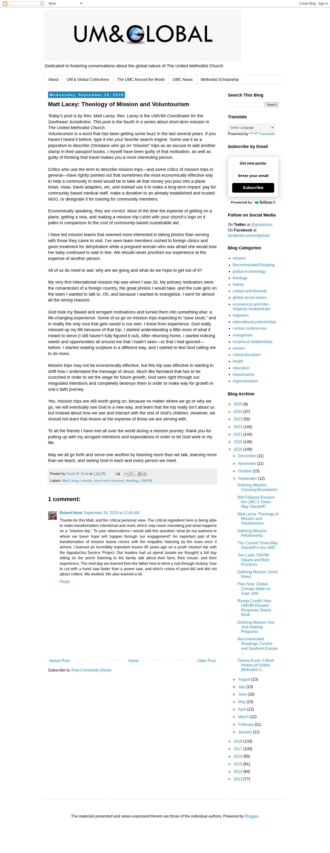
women (239, 348)
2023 (238, 419)
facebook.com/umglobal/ (249, 235)
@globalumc (262, 225)
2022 (238, 427)
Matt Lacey (70, 480)
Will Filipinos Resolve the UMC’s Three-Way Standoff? (256, 502)
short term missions (109, 480)
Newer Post (59, 661)
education (241, 368)
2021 (238, 434)
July (242, 687)
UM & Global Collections (88, 79)
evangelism (242, 335)
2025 (238, 404)
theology (132, 480)
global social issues (249, 297)
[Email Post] (117, 473)
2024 (238, 412)
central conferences (249, 328)
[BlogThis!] (131, 473)
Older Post (206, 661)
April (242, 709)
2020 (238, 442)
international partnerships (254, 322)
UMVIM (146, 480)
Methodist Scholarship (220, 79)
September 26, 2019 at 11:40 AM (111, 513)
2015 (238, 764)
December (247, 456)
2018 (238, 741)
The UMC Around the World (141, 79)
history (238, 284)
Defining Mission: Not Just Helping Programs (255, 627)
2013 (238, 779)
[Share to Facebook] (140, 473)
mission (86, 480)
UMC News (183, 79)
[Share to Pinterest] (144, 473)
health (238, 361)
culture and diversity (250, 291)
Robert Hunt (71, 513)
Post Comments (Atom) (91, 670)
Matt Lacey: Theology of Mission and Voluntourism (257, 518)
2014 (238, 771)
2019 (238, 449)
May (242, 702)
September (248, 478)
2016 (238, 756)
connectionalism (247, 355)
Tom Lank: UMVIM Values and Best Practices (253, 559)
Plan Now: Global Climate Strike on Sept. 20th (254, 588)
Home (133, 661)
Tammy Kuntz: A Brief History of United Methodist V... (255, 665)
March (244, 717)
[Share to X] (135, 473)
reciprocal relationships (253, 342)
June (243, 694)
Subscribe (253, 187)
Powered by (241, 202)
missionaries (243, 374)
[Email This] (126, 473)
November (247, 463)
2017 (238, 749)
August (244, 679)
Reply (65, 582)
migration (241, 315)
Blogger (251, 816)
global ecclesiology (249, 271)
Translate (267, 134)
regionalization (245, 381)
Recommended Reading (254, 265)
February (246, 724)
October (245, 471)
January (245, 732)
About (53, 79)
